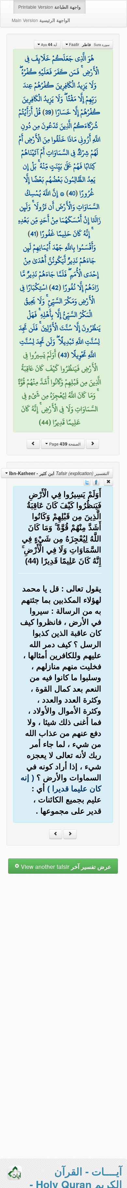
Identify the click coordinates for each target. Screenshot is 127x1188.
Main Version (41, 20)
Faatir (88, 44)
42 (55, 287)
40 (72, 193)
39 (48, 112)
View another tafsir (65, 866)
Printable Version (49, 7)
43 (63, 355)
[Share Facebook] (96, 481)
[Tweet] (87, 481)
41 (33, 234)
